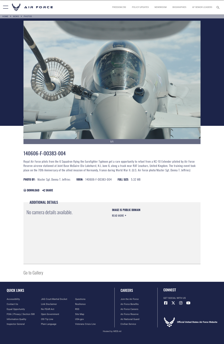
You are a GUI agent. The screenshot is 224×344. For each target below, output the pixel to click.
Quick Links (15, 290)
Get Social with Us (174, 298)
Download (32, 190)
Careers (127, 290)
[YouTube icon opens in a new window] (188, 303)
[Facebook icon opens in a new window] (165, 303)
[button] (5, 7)
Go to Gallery (33, 272)
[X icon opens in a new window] (173, 303)
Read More (118, 215)
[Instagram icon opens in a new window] (180, 303)
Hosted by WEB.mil (112, 331)
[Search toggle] (218, 7)
